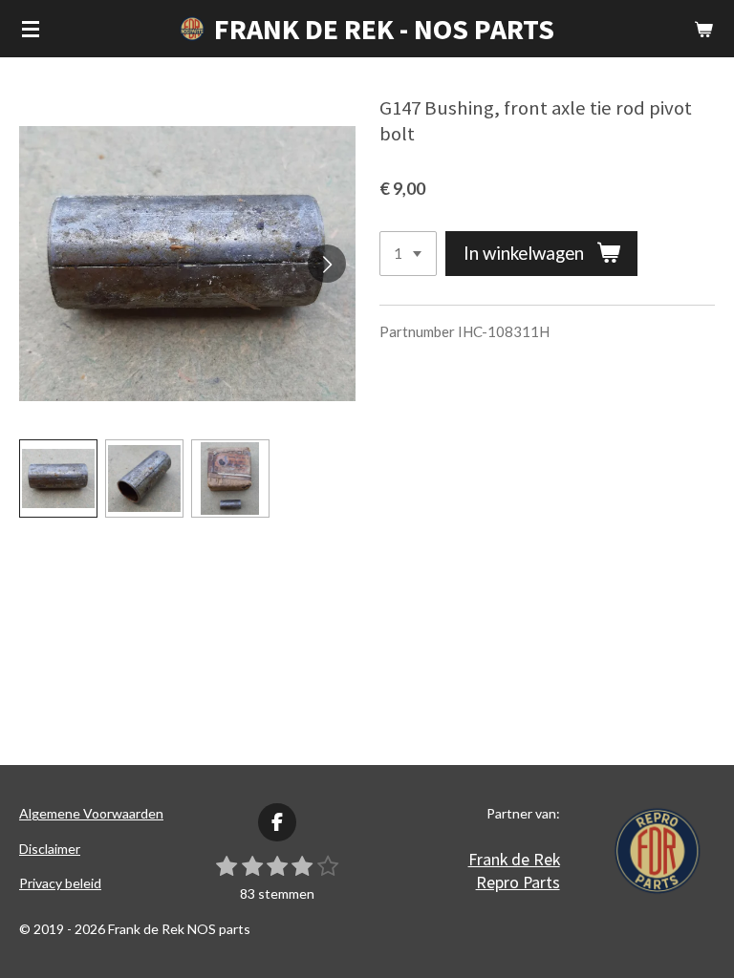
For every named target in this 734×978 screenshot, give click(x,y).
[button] (58, 478)
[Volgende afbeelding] (327, 263)
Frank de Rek (514, 859)
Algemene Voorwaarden (91, 813)
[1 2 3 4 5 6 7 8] (408, 253)
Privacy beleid (60, 883)
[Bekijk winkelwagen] (703, 29)
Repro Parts (518, 882)
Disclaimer (49, 848)
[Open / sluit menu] (31, 29)
